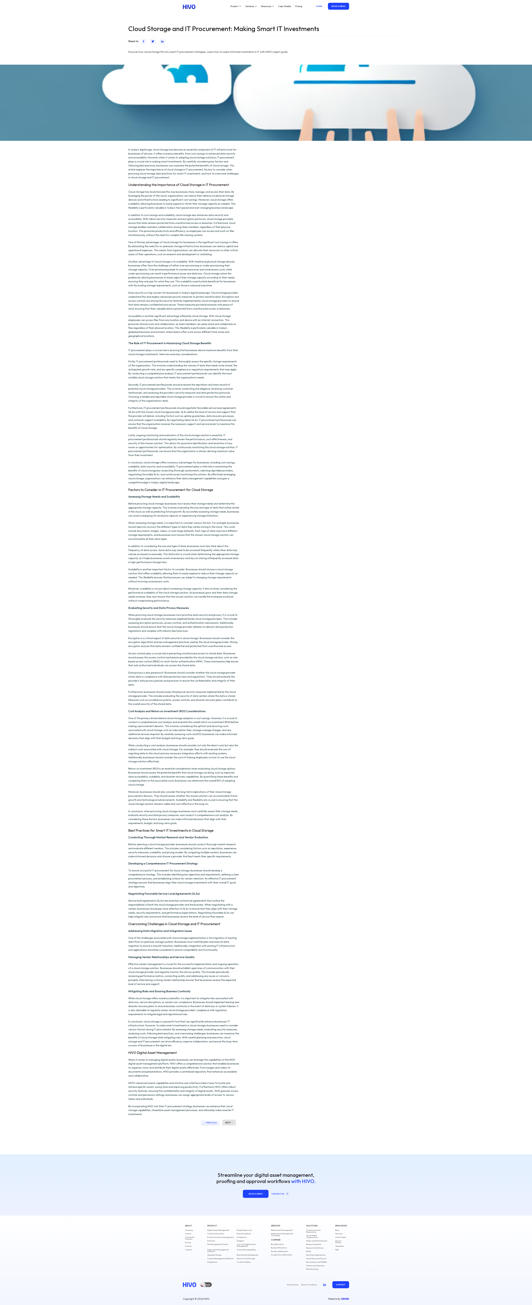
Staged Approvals (244, 1230)
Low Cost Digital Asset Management (246, 1245)
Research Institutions (314, 1248)
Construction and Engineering (313, 1231)
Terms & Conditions (309, 1285)
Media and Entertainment (316, 1241)
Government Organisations (312, 1236)
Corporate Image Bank (246, 1250)
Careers (188, 1246)
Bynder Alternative (279, 1248)
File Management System (217, 1244)
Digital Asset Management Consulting (282, 1234)
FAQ (337, 1250)
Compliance (242, 1237)
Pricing (298, 6)
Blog (337, 1230)
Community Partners (190, 1238)
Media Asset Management (282, 1230)
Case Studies (284, 6)
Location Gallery (244, 1262)
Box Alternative (277, 1244)
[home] (189, 7)
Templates (339, 1246)
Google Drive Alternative (281, 1255)
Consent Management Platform (220, 1258)
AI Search (211, 1241)
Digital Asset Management (218, 1230)
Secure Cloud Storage (246, 1258)
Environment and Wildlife (316, 1262)
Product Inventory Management (220, 1237)
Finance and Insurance (315, 1266)
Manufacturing (312, 1269)
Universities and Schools (316, 1258)
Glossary (339, 1234)
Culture (188, 1234)
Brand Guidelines (244, 1234)
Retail (308, 1251)
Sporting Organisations (315, 1255)
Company (189, 1230)
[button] (235, 6)
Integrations (212, 1262)
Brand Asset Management (247, 1255)
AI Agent (240, 1241)
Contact (188, 1250)
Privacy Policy (293, 1285)
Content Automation (215, 1234)
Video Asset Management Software (218, 1250)
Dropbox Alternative (279, 1251)
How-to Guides (338, 1242)
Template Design (214, 1255)
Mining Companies (313, 1244)
